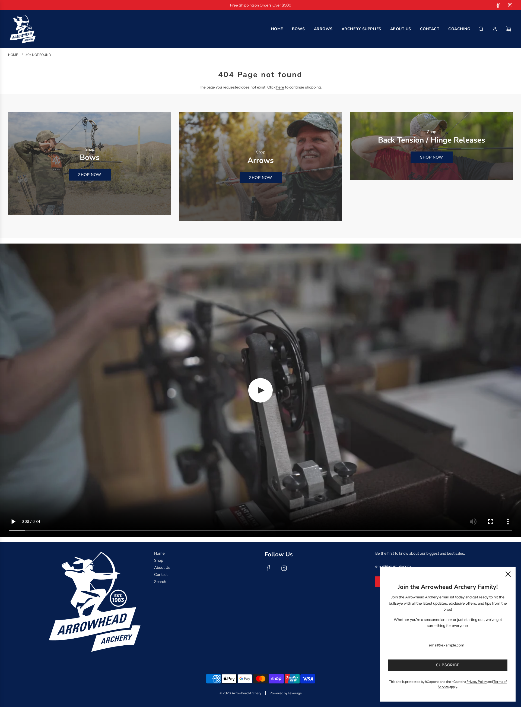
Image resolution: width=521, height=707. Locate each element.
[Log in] (495, 29)
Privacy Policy (476, 682)
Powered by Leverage (286, 693)
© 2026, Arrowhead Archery (240, 693)
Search (160, 581)
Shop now (89, 174)
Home (159, 553)
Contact (161, 574)
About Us (162, 567)
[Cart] (509, 29)
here (280, 87)
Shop (158, 560)
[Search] (481, 29)
